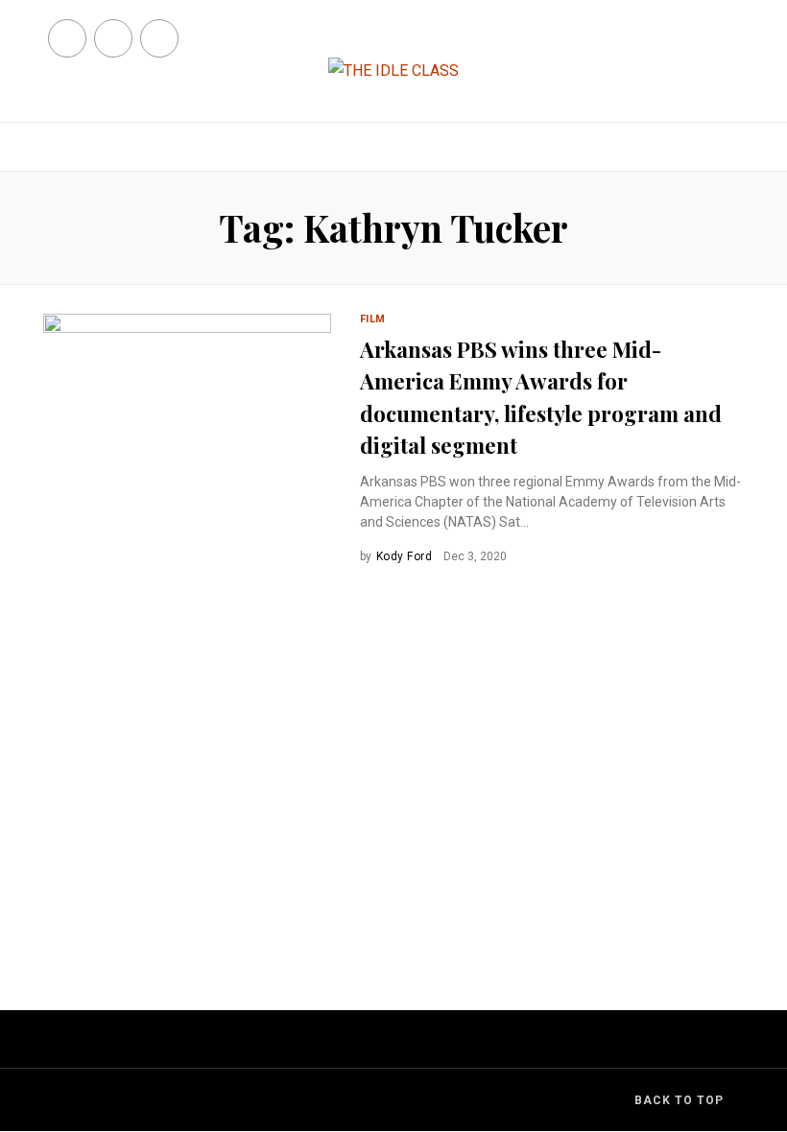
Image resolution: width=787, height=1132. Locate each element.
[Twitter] (113, 38)
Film (373, 319)
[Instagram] (159, 38)
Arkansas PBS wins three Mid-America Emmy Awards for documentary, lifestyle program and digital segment (541, 397)
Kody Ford (404, 556)
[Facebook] (67, 38)
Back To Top (679, 1100)
